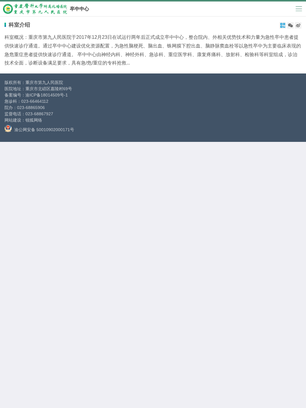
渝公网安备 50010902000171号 (43, 129)
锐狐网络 (33, 120)
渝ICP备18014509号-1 (46, 95)
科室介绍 (19, 24)
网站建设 (12, 120)
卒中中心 (79, 8)
